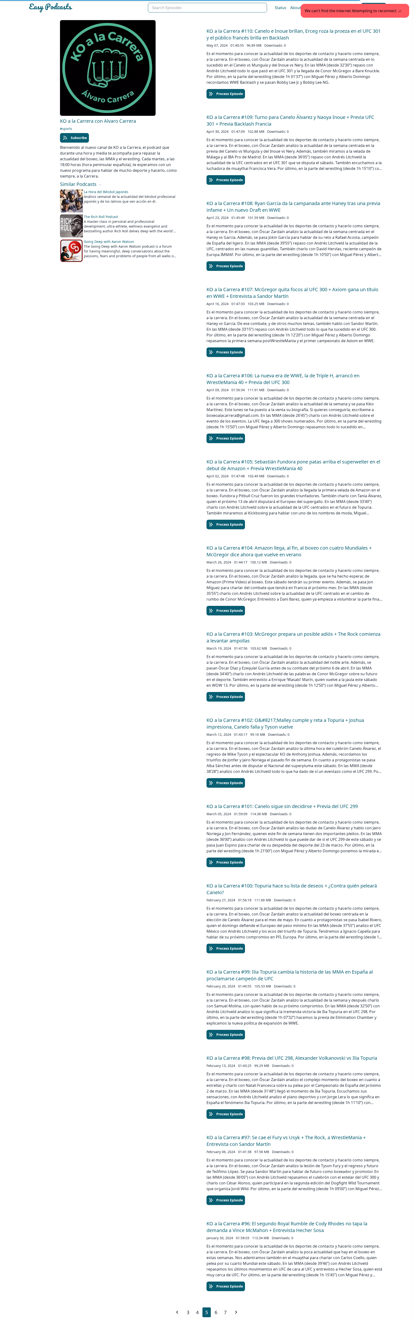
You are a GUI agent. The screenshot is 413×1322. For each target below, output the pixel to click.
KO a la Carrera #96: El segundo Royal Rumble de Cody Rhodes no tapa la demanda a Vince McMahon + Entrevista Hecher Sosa (286, 1226)
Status (280, 7)
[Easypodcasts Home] (86, 7)
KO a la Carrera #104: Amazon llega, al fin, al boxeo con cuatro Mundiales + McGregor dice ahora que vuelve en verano (289, 551)
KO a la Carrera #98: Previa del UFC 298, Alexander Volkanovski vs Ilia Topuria (291, 1058)
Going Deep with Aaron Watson (109, 241)
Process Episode (229, 93)
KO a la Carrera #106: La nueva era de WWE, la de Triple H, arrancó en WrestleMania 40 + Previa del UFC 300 (282, 378)
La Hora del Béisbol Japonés (106, 192)
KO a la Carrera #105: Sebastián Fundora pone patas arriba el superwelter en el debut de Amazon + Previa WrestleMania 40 (293, 465)
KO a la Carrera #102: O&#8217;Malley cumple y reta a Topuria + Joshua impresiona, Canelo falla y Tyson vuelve (285, 723)
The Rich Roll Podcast (101, 216)
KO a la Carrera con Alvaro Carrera (98, 121)
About (295, 7)
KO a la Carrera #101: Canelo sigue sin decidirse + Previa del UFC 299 (282, 806)
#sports (66, 128)
